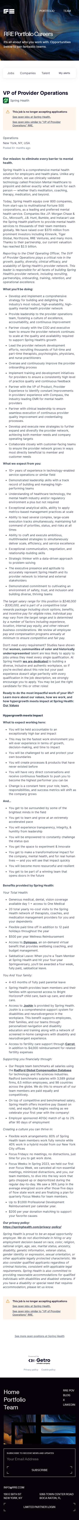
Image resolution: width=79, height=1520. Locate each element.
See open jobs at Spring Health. (31, 116)
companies (28, 73)
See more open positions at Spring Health (39, 1336)
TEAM (67, 11)
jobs (10, 73)
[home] (22, 11)
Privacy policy (31, 1369)
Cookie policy (48, 1369)
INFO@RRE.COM (14, 1487)
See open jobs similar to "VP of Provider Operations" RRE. (36, 123)
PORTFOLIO (47, 11)
